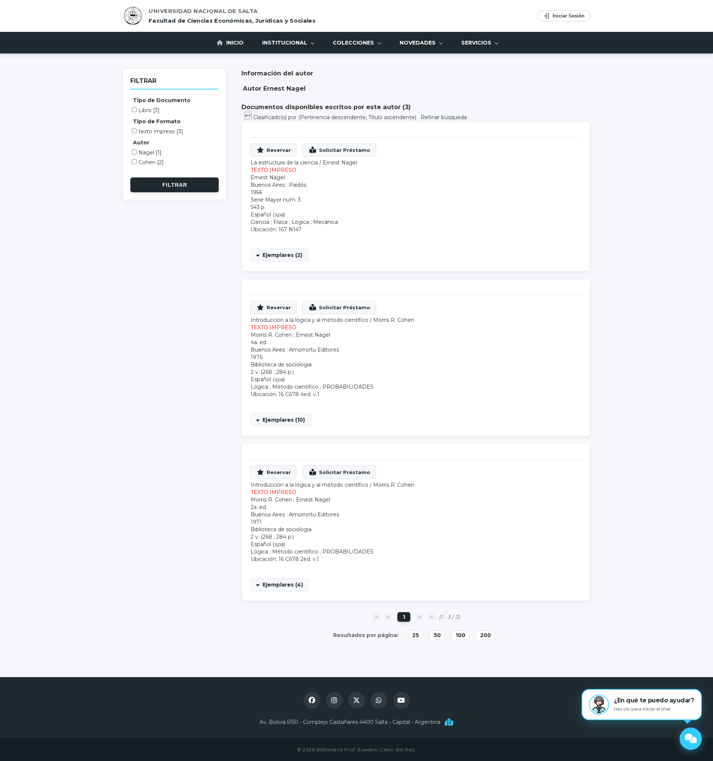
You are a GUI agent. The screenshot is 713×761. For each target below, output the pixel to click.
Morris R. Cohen (393, 320)
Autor (141, 142)
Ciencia (260, 222)
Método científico (295, 386)
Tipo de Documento (162, 100)
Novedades (418, 42)
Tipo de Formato (156, 121)
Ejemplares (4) (283, 584)
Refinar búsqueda (444, 117)
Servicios (477, 42)
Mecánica (325, 222)
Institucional (285, 42)
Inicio (234, 42)
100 (460, 635)
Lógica (300, 222)
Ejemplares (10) (284, 420)
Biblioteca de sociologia (281, 364)
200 (485, 635)
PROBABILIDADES (348, 386)
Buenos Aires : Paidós (278, 185)
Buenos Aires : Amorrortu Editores (295, 349)
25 (415, 635)
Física (280, 222)
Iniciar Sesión (569, 16)
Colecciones (354, 42)
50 (437, 635)
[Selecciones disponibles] (248, 117)
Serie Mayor (266, 199)
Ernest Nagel (340, 162)
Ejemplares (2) (282, 255)
